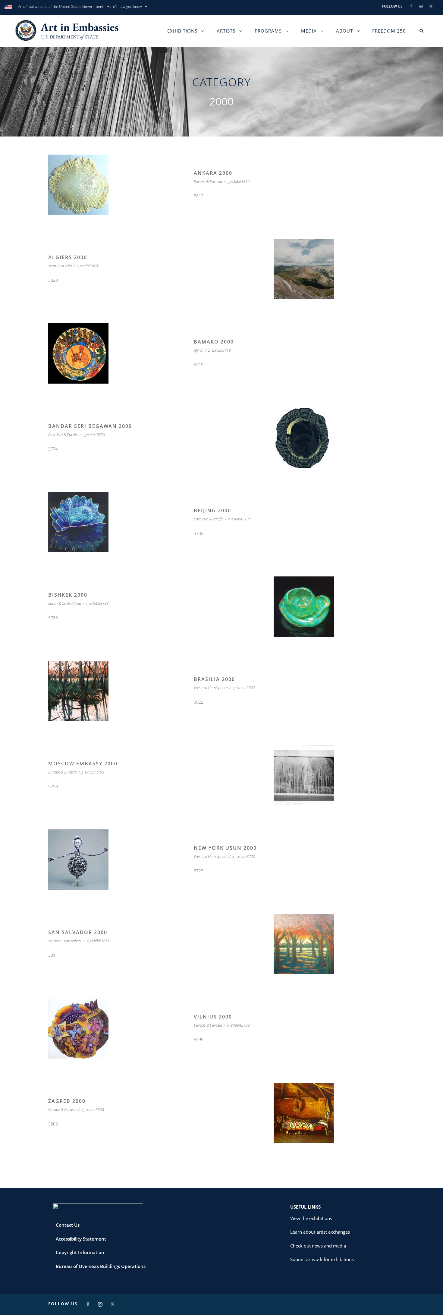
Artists (226, 31)
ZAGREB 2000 (67, 1101)
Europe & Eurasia (208, 181)
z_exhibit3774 (94, 434)
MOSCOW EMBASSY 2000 (83, 763)
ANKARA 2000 (213, 173)
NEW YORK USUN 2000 (225, 848)
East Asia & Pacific (63, 434)
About (344, 31)
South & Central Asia (64, 603)
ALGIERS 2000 (67, 257)
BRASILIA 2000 (214, 679)
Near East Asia (60, 265)
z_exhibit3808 (92, 1109)
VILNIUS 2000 (213, 1016)
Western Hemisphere (211, 687)
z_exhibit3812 (238, 181)
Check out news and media (318, 1246)
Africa (198, 350)
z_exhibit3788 (97, 603)
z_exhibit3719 (219, 350)
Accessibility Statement (81, 1239)
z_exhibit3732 (239, 519)
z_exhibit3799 (238, 1025)
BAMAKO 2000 (214, 341)
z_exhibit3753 (92, 772)
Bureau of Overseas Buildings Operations (101, 1266)
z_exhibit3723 (243, 856)
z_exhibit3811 (98, 940)
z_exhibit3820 (88, 265)
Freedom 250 (389, 31)
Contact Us (68, 1225)
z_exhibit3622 (243, 687)
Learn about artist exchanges (320, 1232)
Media (309, 31)
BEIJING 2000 (212, 510)
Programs (268, 31)
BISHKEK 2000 (67, 595)
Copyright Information (80, 1252)
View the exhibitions (311, 1218)
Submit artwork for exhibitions (322, 1259)
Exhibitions (182, 31)
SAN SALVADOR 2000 (77, 932)
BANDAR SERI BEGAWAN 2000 (90, 426)
